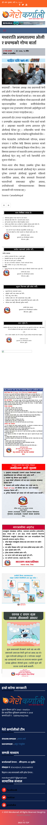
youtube (11, 805)
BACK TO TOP (23, 822)
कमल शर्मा (22, 739)
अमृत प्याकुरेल (20, 744)
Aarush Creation (23, 815)
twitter (10, 797)
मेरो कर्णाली (8, 51)
